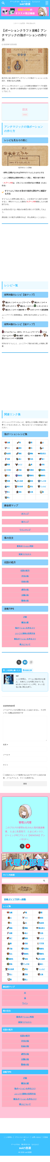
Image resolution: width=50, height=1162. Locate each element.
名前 (5, 744)
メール (6, 755)
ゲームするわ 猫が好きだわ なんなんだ (25, 1144)
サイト (5, 765)
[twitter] (19, 662)
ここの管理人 (8, 1137)
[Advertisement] (25, 254)
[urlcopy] (31, 662)
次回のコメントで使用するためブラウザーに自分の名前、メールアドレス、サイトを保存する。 (24, 776)
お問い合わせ (36, 1137)
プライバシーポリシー (22, 1137)
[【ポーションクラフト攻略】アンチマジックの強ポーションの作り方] (25, 662)
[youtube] (27, 846)
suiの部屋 (25, 4)
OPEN (25, 114)
